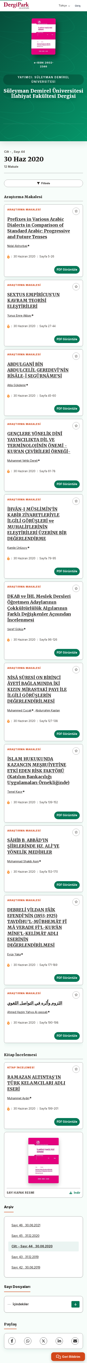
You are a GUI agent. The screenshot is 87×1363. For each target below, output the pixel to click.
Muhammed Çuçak (19, 710)
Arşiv (9, 1207)
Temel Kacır (14, 791)
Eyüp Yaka (14, 954)
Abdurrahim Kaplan (47, 710)
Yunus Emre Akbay (19, 315)
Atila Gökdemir (16, 385)
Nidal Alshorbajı (17, 246)
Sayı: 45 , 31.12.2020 (25, 1236)
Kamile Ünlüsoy (17, 547)
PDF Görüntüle (67, 269)
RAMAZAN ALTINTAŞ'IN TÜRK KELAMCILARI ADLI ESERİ (36, 1083)
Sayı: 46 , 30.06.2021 (26, 1225)
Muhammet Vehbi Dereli (22, 460)
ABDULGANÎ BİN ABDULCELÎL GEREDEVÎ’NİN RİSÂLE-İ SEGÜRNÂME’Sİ (38, 370)
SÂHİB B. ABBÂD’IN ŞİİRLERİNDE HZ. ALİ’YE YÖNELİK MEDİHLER (33, 846)
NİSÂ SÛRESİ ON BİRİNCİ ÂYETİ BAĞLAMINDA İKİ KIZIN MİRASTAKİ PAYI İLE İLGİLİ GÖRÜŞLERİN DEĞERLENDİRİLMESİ (37, 689)
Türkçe (63, 5)
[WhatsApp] (27, 1341)
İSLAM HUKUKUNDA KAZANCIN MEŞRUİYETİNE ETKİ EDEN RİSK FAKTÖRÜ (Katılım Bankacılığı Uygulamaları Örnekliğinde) (38, 770)
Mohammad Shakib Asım (23, 861)
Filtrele (45, 183)
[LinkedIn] (59, 1341)
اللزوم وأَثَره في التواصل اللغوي (34, 1003)
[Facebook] (12, 1341)
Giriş (78, 5)
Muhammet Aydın (18, 1098)
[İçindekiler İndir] (75, 1304)
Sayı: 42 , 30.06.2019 (26, 1267)
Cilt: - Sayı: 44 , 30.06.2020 (32, 1246)
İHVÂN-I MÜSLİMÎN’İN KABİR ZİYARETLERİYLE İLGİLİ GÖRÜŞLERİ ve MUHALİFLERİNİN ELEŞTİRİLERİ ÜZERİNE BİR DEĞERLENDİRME (37, 524)
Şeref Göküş (15, 629)
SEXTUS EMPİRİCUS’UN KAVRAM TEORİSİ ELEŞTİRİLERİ (33, 300)
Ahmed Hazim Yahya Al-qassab (27, 1012)
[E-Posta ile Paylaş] (75, 1341)
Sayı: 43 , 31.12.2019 (25, 1257)
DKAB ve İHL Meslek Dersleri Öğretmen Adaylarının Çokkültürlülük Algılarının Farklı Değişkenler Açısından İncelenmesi (39, 608)
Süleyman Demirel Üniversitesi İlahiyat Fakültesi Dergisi (43, 93)
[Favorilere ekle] (76, 211)
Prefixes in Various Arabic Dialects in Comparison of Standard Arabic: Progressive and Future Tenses (38, 228)
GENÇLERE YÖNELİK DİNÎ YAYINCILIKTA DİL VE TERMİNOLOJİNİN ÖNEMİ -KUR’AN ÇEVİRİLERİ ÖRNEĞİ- (38, 442)
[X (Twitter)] (43, 1341)
